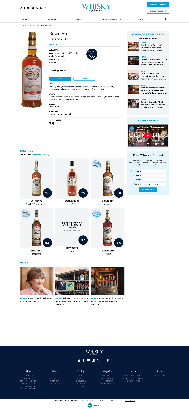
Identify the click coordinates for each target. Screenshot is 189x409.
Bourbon (81, 384)
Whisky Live (160, 376)
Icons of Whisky (134, 381)
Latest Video (148, 120)
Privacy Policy (28, 384)
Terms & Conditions (28, 381)
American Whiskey (107, 384)
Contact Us (29, 376)
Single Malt (81, 381)
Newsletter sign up (158, 11)
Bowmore (53, 44)
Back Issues (107, 378)
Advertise (28, 378)
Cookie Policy (29, 386)
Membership (107, 381)
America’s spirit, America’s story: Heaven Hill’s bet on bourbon (107, 301)
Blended (81, 378)
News (23, 298)
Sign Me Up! (148, 190)
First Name (136, 171)
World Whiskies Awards (134, 378)
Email (138, 180)
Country (137, 184)
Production (55, 383)
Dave (60, 79)
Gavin (84, 79)
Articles (25, 19)
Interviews (55, 381)
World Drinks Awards (134, 376)
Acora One (130, 401)
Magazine (79, 19)
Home (22, 25)
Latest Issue (107, 376)
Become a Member (158, 5)
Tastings (52, 19)
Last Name (136, 175)
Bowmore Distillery (34, 155)
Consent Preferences (28, 389)
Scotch (81, 386)
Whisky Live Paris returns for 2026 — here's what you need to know (72, 301)
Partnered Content (55, 378)
